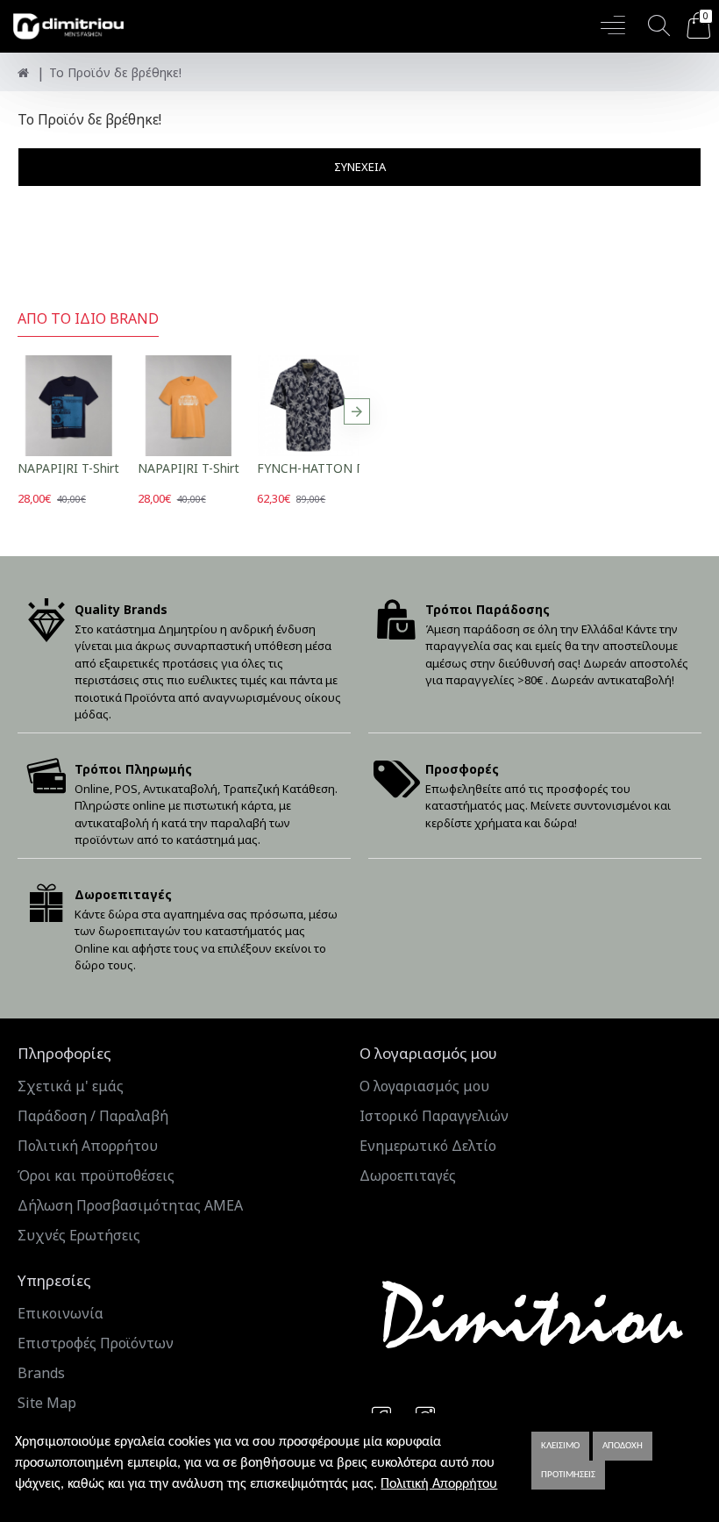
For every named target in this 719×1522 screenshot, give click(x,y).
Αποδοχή (622, 1446)
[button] (20, 411)
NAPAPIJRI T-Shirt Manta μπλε (105, 468)
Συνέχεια (360, 167)
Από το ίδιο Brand (88, 319)
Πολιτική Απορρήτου (439, 1484)
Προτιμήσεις (568, 1475)
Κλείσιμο (560, 1446)
